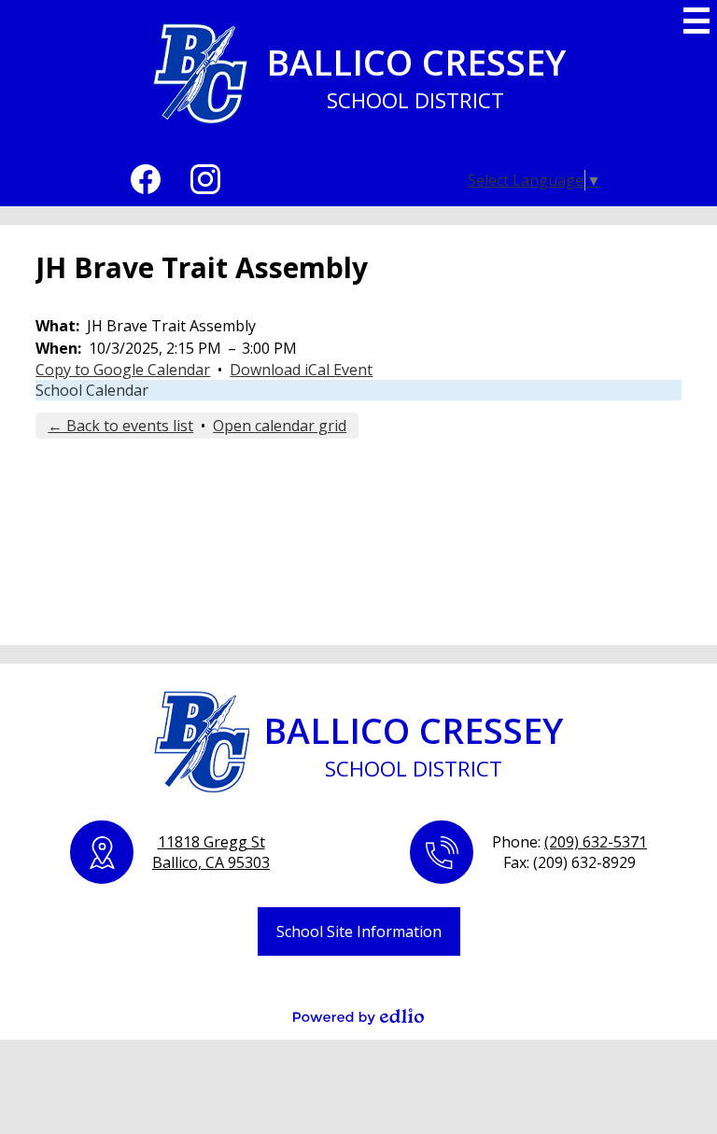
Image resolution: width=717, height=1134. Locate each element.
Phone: (569, 842)
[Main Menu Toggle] (696, 20)
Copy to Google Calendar (122, 369)
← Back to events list (120, 425)
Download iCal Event (301, 369)
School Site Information (359, 931)
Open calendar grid (279, 425)
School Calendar (91, 390)
